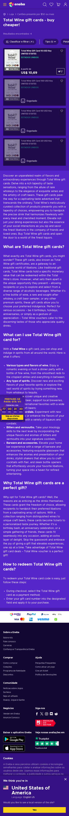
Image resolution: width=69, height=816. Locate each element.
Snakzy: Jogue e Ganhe (14, 700)
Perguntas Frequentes (45, 663)
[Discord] (51, 714)
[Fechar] (65, 779)
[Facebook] (37, 714)
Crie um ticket (41, 671)
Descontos (8, 675)
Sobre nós (8, 638)
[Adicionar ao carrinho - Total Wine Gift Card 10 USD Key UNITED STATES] (60, 71)
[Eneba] (17, 4)
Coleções (7, 667)
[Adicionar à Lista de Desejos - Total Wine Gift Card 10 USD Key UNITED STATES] (61, 51)
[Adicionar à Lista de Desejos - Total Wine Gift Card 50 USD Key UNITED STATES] (61, 111)
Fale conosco (9, 642)
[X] (41, 714)
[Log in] (65, 4)
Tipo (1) (49, 42)
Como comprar (10, 663)
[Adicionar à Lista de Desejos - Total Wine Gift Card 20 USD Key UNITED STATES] (61, 141)
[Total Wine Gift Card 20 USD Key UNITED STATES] (34, 152)
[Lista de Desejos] (51, 4)
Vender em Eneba (11, 714)
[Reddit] (56, 714)
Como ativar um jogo (45, 667)
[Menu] (4, 4)
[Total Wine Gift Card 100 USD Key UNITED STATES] (34, 92)
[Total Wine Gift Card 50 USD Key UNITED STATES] (34, 122)
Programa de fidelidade (14, 671)
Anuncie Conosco (11, 718)
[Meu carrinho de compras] (58, 4)
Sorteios (7, 692)
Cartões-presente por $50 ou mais (35, 14)
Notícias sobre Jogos (13, 688)
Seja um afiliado (10, 696)
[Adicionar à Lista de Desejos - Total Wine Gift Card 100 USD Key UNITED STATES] (61, 81)
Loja (11, 14)
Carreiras (7, 645)
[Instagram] (46, 714)
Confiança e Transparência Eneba (18, 649)
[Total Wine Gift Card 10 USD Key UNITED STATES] (34, 62)
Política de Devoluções (46, 675)
